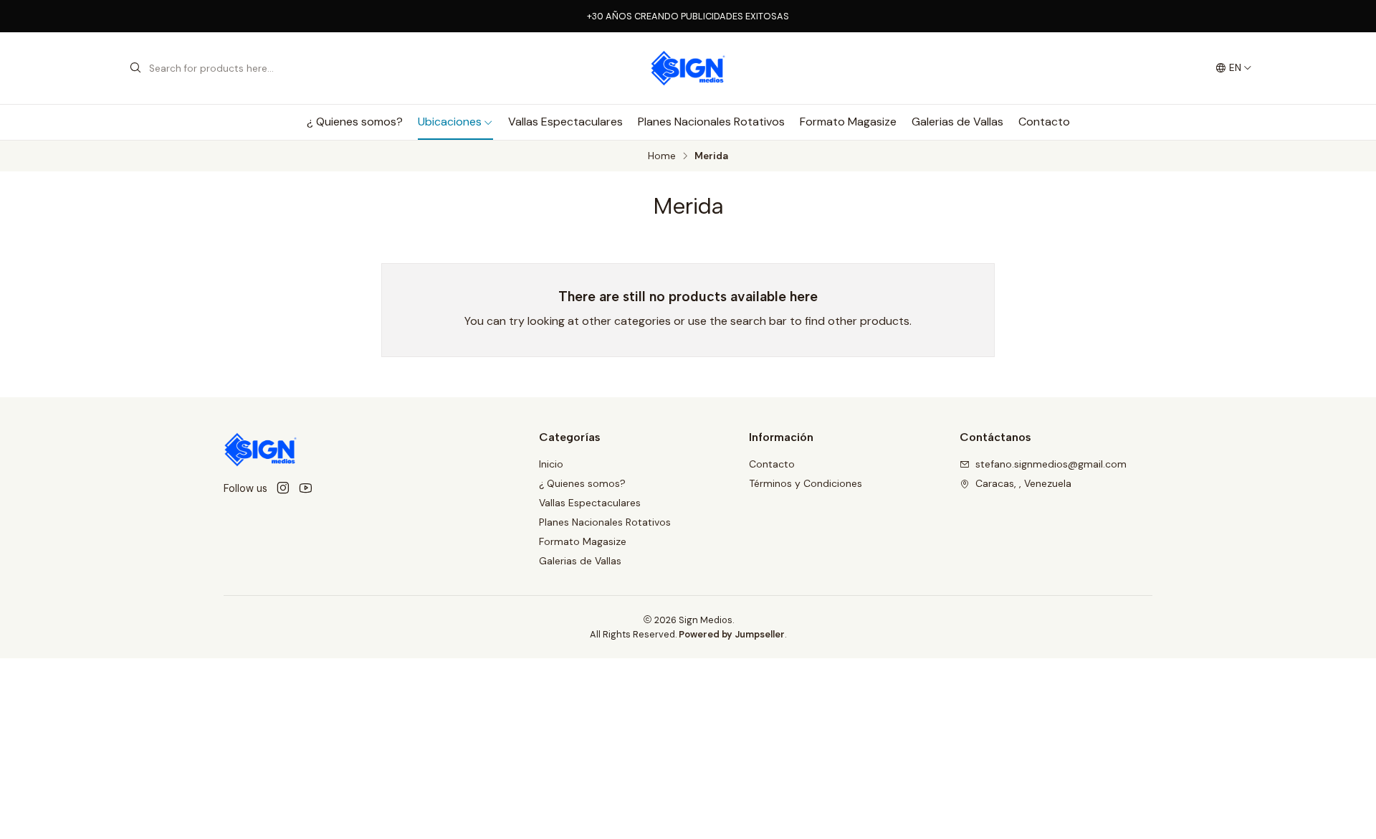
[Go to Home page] (688, 68)
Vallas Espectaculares (565, 121)
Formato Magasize (848, 121)
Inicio (551, 464)
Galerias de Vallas (957, 121)
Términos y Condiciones (805, 483)
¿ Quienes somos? (355, 121)
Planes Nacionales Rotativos (711, 121)
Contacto (1044, 121)
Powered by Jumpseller (732, 634)
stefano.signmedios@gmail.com (1051, 464)
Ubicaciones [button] (450, 121)
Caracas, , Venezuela (1023, 483)
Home (662, 156)
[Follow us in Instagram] (283, 488)
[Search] (135, 68)
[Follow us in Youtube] (305, 488)
